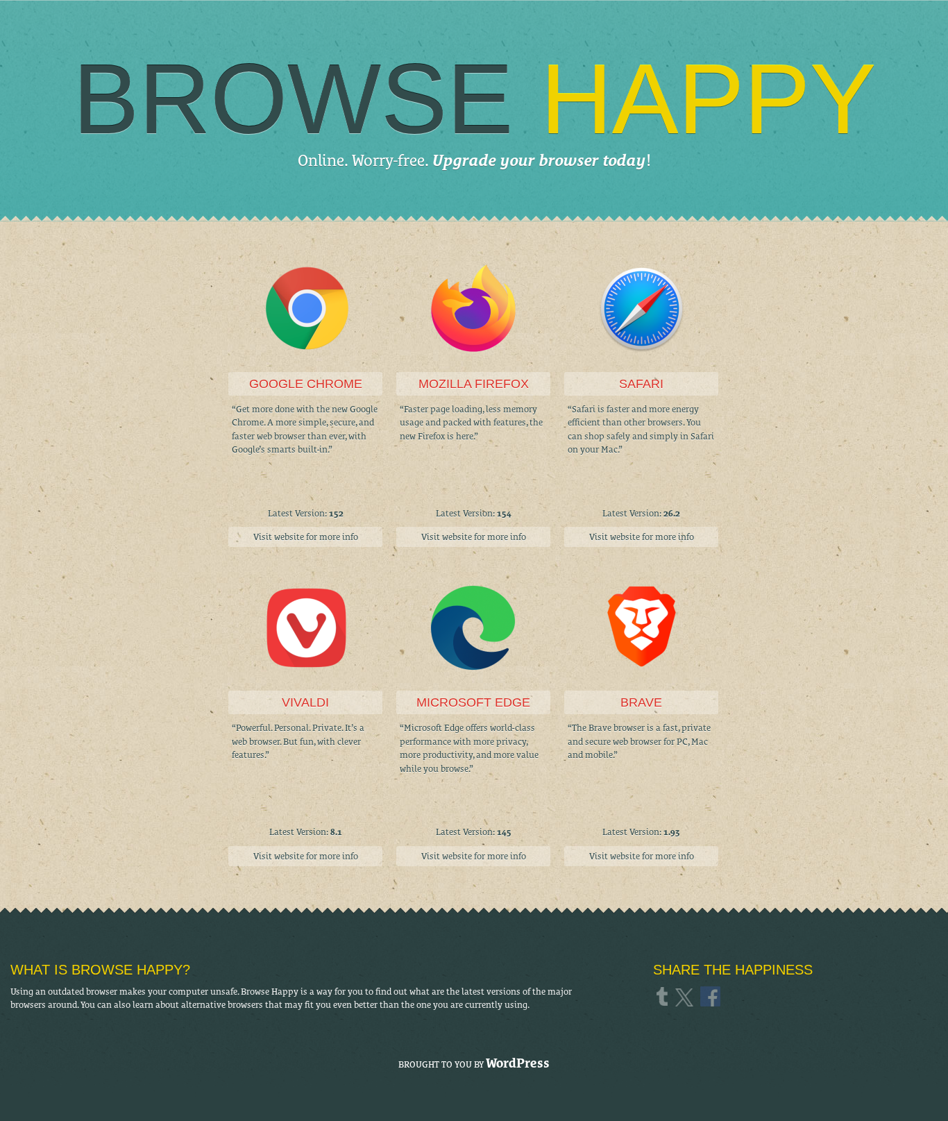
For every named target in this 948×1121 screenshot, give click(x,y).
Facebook (711, 996)
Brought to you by (474, 1063)
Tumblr (664, 996)
